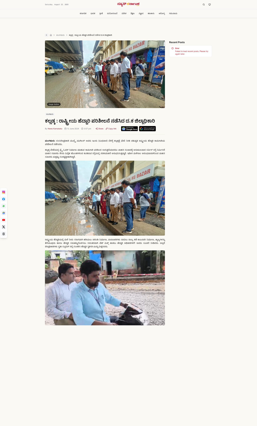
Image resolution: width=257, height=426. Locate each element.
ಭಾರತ (93, 13)
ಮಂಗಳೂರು (60, 35)
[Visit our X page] (3, 227)
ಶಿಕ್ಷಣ (133, 13)
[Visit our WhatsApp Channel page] (3, 206)
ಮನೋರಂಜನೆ (112, 13)
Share (100, 128)
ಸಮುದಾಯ (173, 13)
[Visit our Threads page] (3, 233)
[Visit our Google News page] (3, 213)
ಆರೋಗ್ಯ (162, 13)
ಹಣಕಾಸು (151, 13)
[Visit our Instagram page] (3, 192)
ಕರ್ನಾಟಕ (83, 13)
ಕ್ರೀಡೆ (101, 13)
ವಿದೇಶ (124, 13)
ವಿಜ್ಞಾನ (141, 13)
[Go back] (46, 35)
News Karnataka (55, 128)
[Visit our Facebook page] (3, 199)
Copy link (112, 128)
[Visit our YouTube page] (3, 220)
